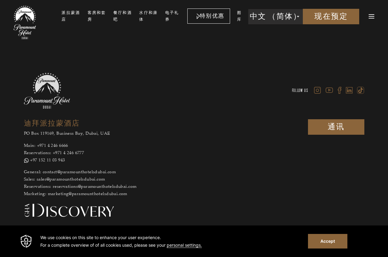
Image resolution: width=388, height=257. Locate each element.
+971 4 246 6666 (52, 146)
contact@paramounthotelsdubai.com (79, 172)
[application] (194, 241)
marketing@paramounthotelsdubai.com (87, 194)
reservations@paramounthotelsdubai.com (95, 187)
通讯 (336, 127)
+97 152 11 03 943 (47, 160)
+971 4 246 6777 (68, 153)
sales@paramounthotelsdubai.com (71, 180)
